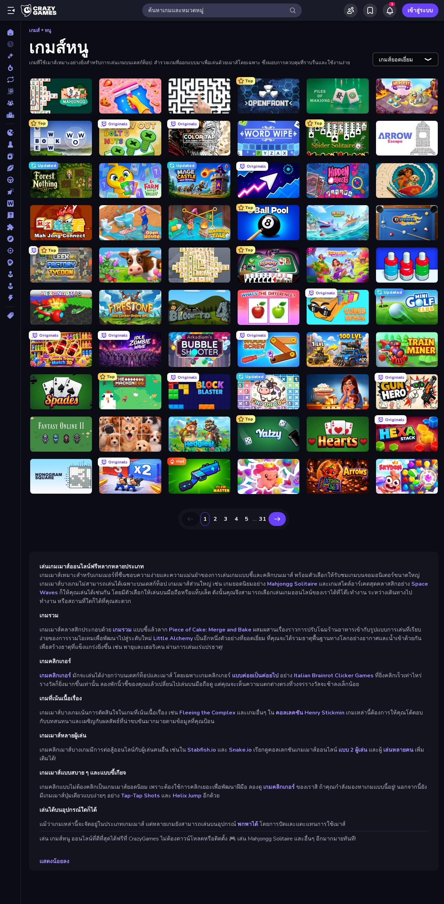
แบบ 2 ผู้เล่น (353, 750)
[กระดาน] (10, 144)
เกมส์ (34, 30)
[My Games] (370, 10)
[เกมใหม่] (10, 56)
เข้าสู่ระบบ (420, 10)
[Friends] (351, 10)
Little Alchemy (173, 638)
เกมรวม (122, 630)
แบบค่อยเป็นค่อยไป (255, 675)
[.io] (10, 133)
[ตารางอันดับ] (10, 115)
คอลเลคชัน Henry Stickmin (310, 713)
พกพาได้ (248, 824)
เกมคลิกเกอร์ (55, 675)
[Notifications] (389, 10)
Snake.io (240, 750)
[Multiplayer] (10, 103)
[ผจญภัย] (10, 239)
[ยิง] (10, 251)
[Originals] (10, 91)
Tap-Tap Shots (140, 796)
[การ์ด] (10, 156)
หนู (48, 30)
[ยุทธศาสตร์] (10, 262)
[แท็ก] (10, 315)
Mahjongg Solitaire (292, 584)
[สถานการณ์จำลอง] (10, 274)
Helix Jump (187, 796)
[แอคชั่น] (10, 298)
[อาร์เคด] (10, 286)
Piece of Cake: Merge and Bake (210, 630)
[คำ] (10, 203)
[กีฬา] (10, 168)
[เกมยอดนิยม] (10, 68)
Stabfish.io (201, 750)
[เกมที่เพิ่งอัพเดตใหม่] (10, 79)
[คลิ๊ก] (10, 192)
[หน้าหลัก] (10, 32)
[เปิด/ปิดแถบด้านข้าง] (11, 10)
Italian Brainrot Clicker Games (334, 675)
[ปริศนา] (10, 227)
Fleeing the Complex (207, 713)
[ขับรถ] (10, 180)
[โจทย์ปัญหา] (10, 215)
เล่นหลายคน (398, 750)
